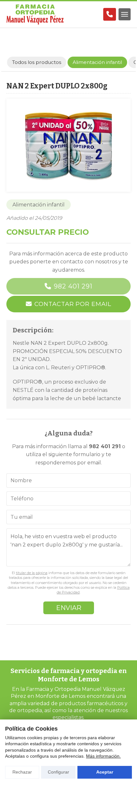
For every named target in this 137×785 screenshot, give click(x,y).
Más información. (103, 756)
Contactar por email (72, 304)
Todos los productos (36, 62)
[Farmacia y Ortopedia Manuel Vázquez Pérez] (35, 14)
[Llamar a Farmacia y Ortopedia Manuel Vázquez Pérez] (109, 14)
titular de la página (31, 573)
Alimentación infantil (38, 205)
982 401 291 (73, 286)
